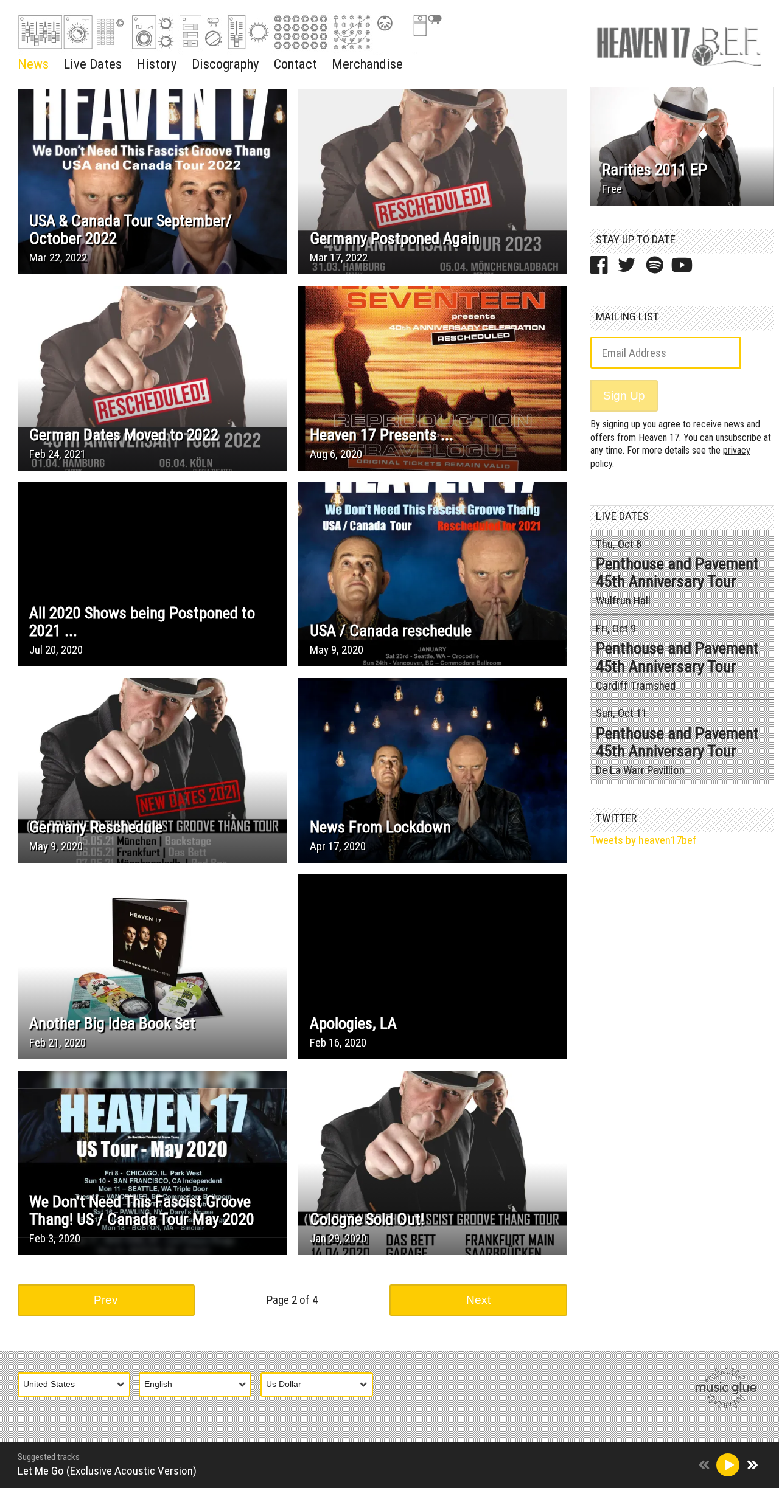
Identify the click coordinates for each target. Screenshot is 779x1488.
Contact (295, 64)
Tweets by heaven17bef (643, 840)
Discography (225, 64)
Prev (106, 1299)
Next (478, 1299)
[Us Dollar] (321, 1385)
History (156, 64)
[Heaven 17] (678, 43)
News (33, 64)
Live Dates (92, 64)
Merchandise (367, 64)
